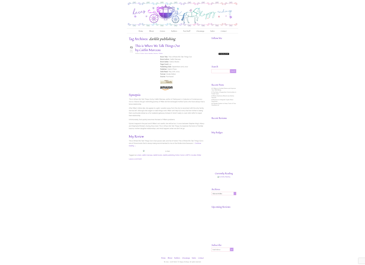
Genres (162, 31)
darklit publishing (169, 155)
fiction (177, 155)
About (151, 31)
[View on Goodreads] (166, 83)
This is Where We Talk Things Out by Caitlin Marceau (157, 48)
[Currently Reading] (224, 177)
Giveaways (200, 31)
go (231, 249)
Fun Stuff (186, 31)
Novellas (150, 53)
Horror (146, 53)
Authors (174, 31)
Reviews (155, 53)
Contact (224, 31)
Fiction (142, 53)
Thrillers (160, 53)
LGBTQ (187, 155)
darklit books (157, 155)
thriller (199, 155)
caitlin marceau (147, 155)
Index (212, 31)
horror (182, 155)
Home (141, 31)
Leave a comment (135, 159)
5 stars (139, 155)
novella (193, 155)
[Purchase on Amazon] (166, 90)
